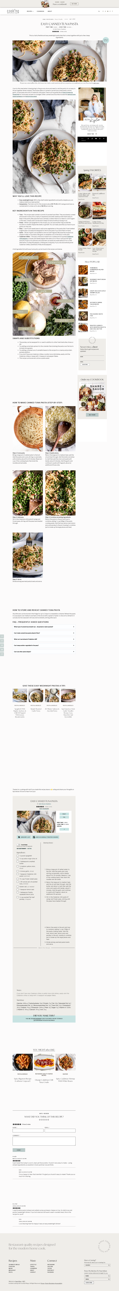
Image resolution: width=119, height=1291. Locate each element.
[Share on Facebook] (2, 636)
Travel (32, 1266)
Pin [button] (64, 817)
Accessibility (58, 1283)
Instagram (50, 1264)
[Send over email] (2, 645)
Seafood (65, 1074)
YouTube (50, 1266)
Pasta (11, 1272)
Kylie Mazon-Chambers (60, 29)
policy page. (96, 83)
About (50, 11)
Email (47, 1127)
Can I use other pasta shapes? (22, 651)
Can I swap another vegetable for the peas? (26, 645)
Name (15, 1127)
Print (64, 814)
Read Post (81, 199)
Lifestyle (33, 1264)
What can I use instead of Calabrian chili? (25, 639)
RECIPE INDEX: (50, 19)
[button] (53, 31)
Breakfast (12, 1270)
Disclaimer (52, 1283)
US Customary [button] (21, 848)
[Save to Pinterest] (2, 641)
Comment (16, 1135)
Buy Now (74, 3)
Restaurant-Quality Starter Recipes (44, 1074)
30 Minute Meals (14, 1264)
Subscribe (85, 364)
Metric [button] (29, 848)
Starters (12, 1266)
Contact (33, 1272)
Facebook (50, 1272)
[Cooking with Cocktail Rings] (13, 11)
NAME (81, 356)
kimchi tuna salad (31, 96)
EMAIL (81, 361)
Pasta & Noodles (59, 19)
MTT (24, 1281)
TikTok (49, 1268)
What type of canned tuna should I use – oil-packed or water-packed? (33, 627)
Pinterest (50, 1270)
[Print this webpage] (2, 650)
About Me (90, 134)
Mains (11, 1268)
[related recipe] (23, 1071)
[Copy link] (2, 654)
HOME (44, 19)
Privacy (43, 1283)
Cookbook (40, 11)
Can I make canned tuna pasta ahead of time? (27, 633)
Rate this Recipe (44, 808)
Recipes (29, 11)
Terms (47, 1283)
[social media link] (88, 138)
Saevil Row (18, 1281)
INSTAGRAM (37, 1018)
